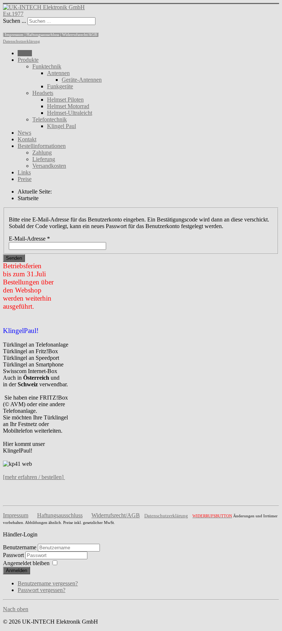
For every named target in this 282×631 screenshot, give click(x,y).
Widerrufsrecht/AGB (115, 515)
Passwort (14, 555)
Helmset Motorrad (68, 106)
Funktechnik (46, 66)
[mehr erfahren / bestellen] (33, 477)
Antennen (58, 73)
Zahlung (42, 152)
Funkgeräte (60, 86)
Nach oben (15, 609)
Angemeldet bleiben (26, 563)
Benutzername (19, 547)
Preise (25, 179)
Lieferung (43, 159)
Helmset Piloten (65, 99)
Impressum (15, 515)
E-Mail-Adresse (29, 238)
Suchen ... (14, 21)
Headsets (42, 93)
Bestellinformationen (42, 146)
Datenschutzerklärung (21, 41)
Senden (14, 258)
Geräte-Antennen (82, 80)
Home (25, 53)
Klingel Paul (61, 126)
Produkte (28, 60)
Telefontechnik (49, 119)
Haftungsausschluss (60, 515)
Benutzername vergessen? (48, 583)
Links (24, 172)
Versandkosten (49, 166)
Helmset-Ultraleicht (69, 113)
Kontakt (27, 139)
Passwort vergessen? (41, 590)
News (24, 133)
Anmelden (16, 570)
